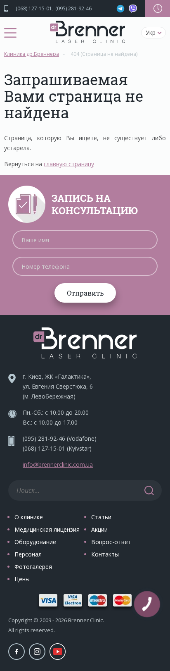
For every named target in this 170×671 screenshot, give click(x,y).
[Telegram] (120, 9)
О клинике (28, 517)
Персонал (28, 554)
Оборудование (35, 542)
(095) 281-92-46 (73, 8)
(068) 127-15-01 (34, 8)
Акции (99, 529)
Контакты (105, 554)
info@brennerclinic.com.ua (58, 464)
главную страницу (69, 164)
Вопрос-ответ (111, 542)
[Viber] (133, 9)
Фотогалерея (33, 567)
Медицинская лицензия (47, 529)
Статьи (101, 517)
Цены (22, 579)
